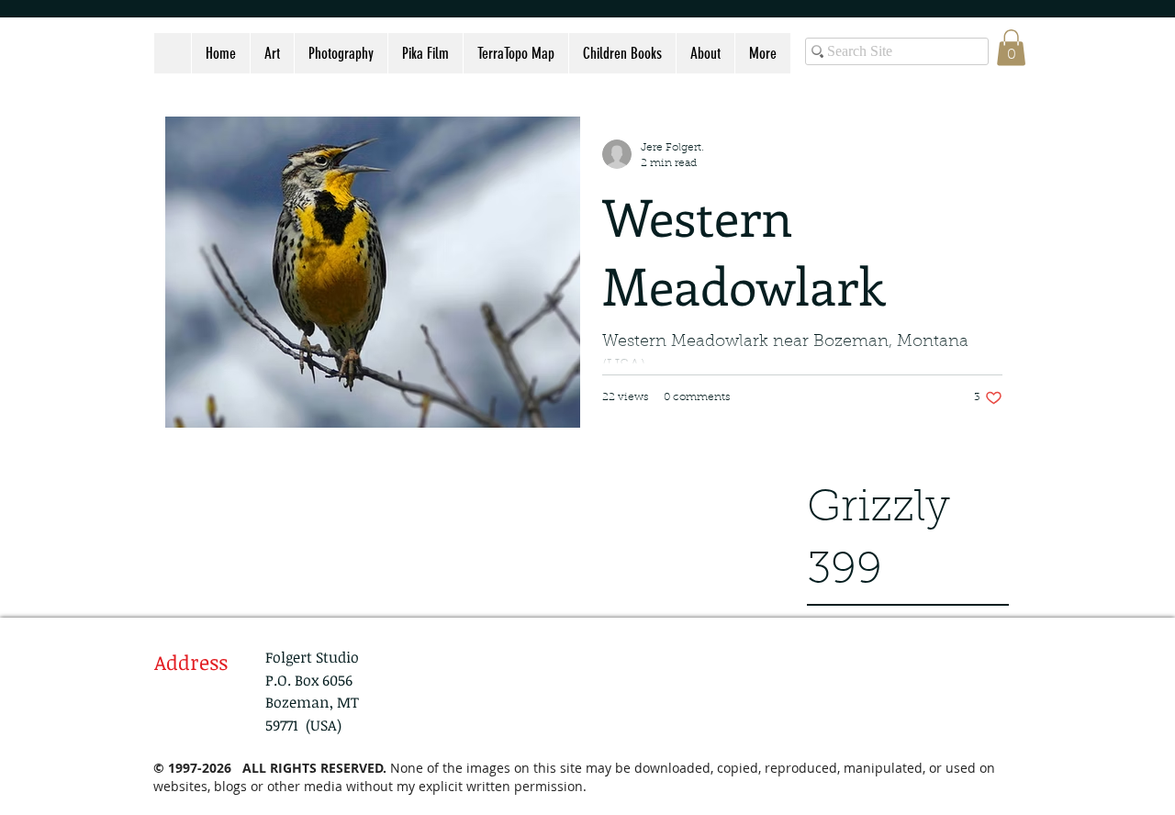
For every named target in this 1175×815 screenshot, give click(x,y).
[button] (1011, 47)
